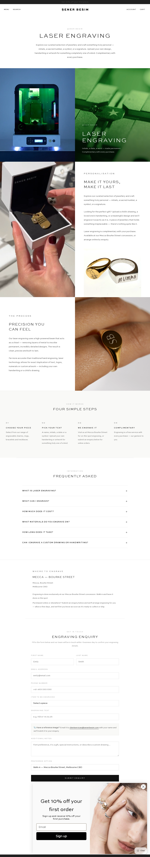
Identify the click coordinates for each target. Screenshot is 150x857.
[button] (17, 9)
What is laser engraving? (75, 491)
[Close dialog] (143, 786)
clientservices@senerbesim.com (84, 728)
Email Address (39, 669)
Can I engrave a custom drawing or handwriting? (75, 542)
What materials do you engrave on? (75, 522)
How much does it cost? (75, 511)
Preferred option (41, 761)
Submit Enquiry (75, 778)
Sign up (61, 836)
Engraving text (40, 710)
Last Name (82, 655)
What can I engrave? (75, 501)
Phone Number (39, 683)
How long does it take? (75, 532)
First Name (37, 655)
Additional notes (41, 738)
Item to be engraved (43, 697)
